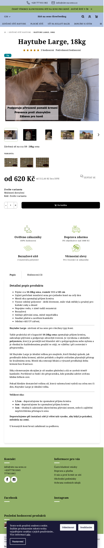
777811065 (10, 473)
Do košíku (62, 205)
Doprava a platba (63, 470)
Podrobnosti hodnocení (68, 50)
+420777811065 (12, 470)
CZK (6, 16)
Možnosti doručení (14, 192)
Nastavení (17, 541)
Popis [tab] (13, 274)
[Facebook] (7, 479)
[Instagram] (14, 479)
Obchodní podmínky (65, 478)
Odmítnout (68, 527)
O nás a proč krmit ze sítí (67, 474)
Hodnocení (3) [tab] (35, 274)
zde (28, 534)
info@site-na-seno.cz (15, 466)
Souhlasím (86, 527)
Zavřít (20, 214)
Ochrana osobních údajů (67, 482)
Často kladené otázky (65, 466)
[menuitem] (14, 24)
